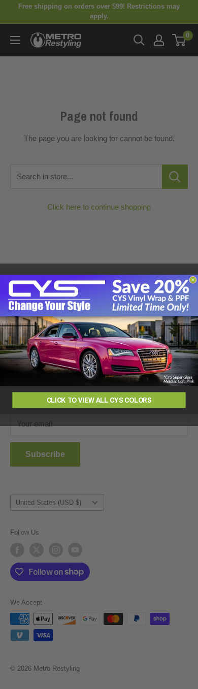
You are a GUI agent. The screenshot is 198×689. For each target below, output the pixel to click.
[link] (99, 330)
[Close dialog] (193, 280)
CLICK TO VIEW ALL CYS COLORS (99, 400)
